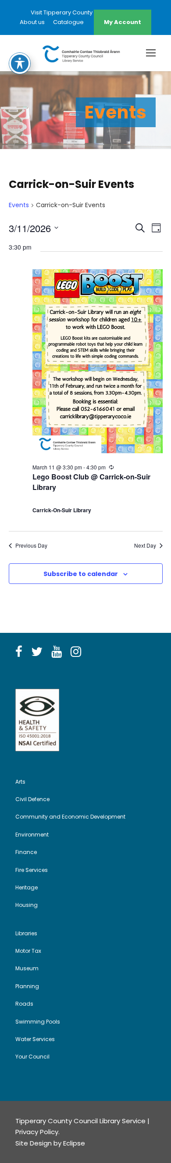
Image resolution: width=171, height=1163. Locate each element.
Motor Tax (28, 951)
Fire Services (31, 870)
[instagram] (76, 652)
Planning (27, 986)
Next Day (145, 545)
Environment (32, 834)
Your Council (32, 1056)
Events (19, 205)
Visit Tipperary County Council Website (85, 12)
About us (32, 22)
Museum (27, 968)
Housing (26, 905)
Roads (24, 1003)
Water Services (35, 1039)
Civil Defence (32, 799)
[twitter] (37, 652)
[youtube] (56, 652)
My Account (122, 22)
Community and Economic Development (70, 816)
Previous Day (31, 545)
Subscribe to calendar (80, 573)
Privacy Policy (36, 1131)
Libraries (26, 933)
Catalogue (68, 22)
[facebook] (18, 652)
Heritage (26, 887)
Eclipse (74, 1143)
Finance (26, 852)
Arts (20, 781)
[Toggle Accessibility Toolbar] (19, 63)
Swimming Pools (37, 1021)
